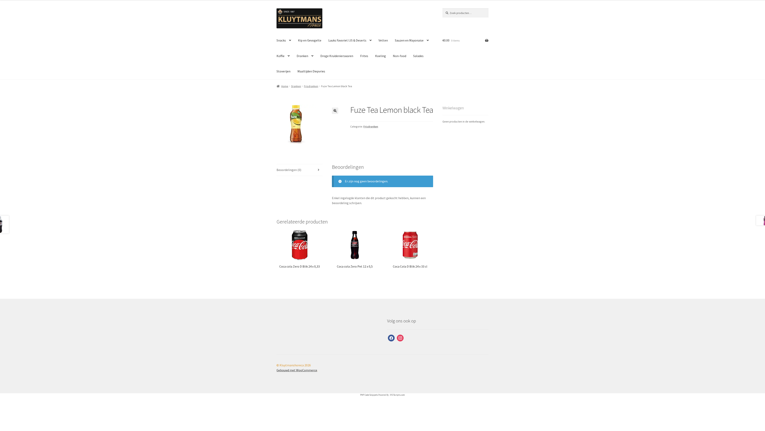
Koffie (280, 56)
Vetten (383, 40)
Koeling (380, 56)
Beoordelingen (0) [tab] (289, 170)
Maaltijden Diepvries (311, 71)
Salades (418, 56)
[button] (335, 111)
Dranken (302, 56)
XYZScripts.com (397, 394)
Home (284, 86)
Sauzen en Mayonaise (409, 40)
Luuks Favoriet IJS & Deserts (347, 40)
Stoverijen (283, 71)
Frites (364, 56)
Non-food (399, 56)
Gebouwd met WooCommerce (297, 370)
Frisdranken (311, 86)
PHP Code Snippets (369, 394)
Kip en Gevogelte (309, 40)
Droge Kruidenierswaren (336, 56)
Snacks (281, 40)
